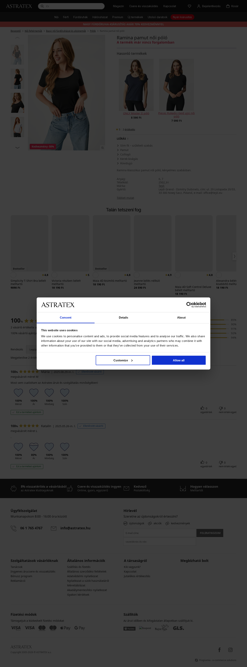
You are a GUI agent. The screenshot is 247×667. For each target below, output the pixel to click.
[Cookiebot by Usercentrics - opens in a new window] (189, 305)
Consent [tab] (65, 317)
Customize (120, 360)
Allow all (178, 360)
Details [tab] (123, 317)
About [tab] (181, 317)
